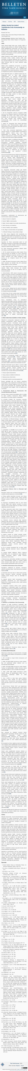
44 (14, 648)
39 (23, 619)
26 (25, 350)
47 (18, 704)
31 (22, 370)
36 (7, 570)
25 (9, 348)
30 (7, 369)
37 (25, 610)
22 (15, 291)
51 (20, 764)
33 (8, 475)
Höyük (22, 1065)
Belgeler (18, 1065)
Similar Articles (21, 21)
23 (15, 307)
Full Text (10, 21)
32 (16, 452)
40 (6, 623)
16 (9, 203)
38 (6, 613)
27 (16, 353)
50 (2, 741)
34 (13, 486)
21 (9, 286)
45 (6, 655)
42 (16, 631)
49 (9, 736)
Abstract (4, 21)
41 (6, 626)
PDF (15, 21)
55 (7, 807)
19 (13, 250)
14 (17, 182)
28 (14, 356)
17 (16, 216)
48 (7, 730)
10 (9, 152)
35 (21, 494)
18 (6, 239)
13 (22, 179)
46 (6, 699)
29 (8, 361)
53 (23, 780)
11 (17, 156)
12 (7, 167)
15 (17, 200)
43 (8, 645)
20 (5, 259)
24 (5, 315)
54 (10, 793)
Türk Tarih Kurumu (14, 1063)
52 (4, 772)
